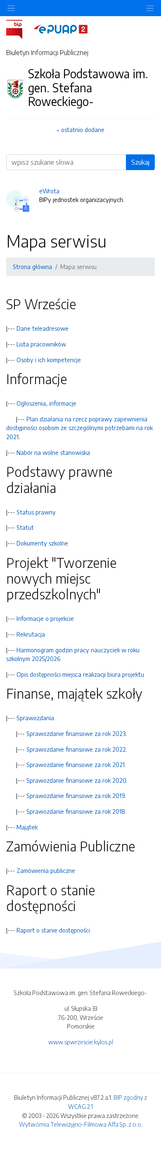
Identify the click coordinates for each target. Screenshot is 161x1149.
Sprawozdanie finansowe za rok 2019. (76, 795)
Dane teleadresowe (43, 328)
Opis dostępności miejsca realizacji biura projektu (80, 674)
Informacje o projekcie (45, 618)
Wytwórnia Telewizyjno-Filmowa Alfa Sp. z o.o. (80, 1124)
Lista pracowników (41, 344)
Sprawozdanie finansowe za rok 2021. (76, 764)
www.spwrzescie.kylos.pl (80, 1042)
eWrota (49, 191)
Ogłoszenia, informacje (46, 403)
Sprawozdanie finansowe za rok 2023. (76, 733)
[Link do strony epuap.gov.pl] (61, 28)
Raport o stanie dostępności (53, 930)
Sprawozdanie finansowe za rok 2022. (76, 749)
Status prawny (36, 512)
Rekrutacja (31, 634)
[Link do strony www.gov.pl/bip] (19, 28)
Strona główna (32, 266)
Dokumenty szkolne (42, 543)
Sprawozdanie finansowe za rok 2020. (76, 780)
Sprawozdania (35, 717)
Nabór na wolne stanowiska (53, 452)
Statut (25, 527)
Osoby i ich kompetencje (49, 359)
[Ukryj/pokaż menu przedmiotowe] (11, 8)
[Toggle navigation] (149, 8)
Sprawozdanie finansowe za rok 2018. (76, 811)
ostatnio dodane (82, 129)
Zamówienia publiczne (46, 870)
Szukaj (140, 162)
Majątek (27, 827)
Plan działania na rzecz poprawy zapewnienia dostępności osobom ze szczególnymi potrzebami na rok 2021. (79, 427)
